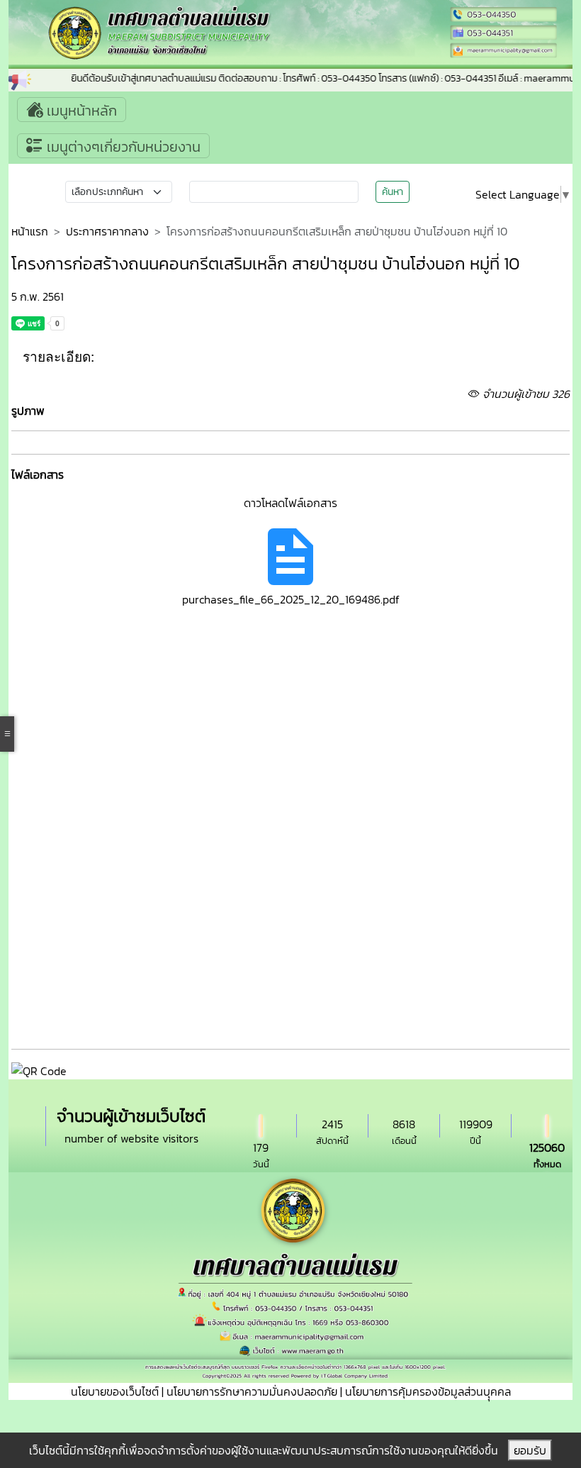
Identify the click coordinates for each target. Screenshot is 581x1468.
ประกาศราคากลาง (107, 231)
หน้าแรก (29, 231)
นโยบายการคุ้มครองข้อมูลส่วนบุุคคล (428, 1391)
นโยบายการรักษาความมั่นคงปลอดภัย (252, 1391)
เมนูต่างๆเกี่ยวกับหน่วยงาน (122, 146)
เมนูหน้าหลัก (80, 110)
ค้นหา (392, 191)
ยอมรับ (530, 1450)
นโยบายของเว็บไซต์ (115, 1391)
